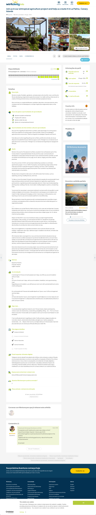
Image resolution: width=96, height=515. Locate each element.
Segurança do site (34, 396)
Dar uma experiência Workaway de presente (14, 495)
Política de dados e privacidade (56, 496)
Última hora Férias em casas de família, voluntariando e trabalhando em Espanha (48, 460)
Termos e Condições (54, 494)
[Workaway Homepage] (15, 3)
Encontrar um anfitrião (11, 484)
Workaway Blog (31, 484)
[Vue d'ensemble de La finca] (79, 42)
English (72, 484)
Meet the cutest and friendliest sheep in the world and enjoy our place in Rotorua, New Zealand (76, 212)
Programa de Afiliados (33, 496)
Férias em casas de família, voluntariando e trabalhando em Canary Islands (39, 458)
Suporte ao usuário (53, 484)
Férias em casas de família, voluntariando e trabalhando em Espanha (32, 455)
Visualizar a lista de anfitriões (76, 220)
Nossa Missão (31, 498)
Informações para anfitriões (13, 486)
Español (72, 490)
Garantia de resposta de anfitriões (57, 492)
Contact (86, 60)
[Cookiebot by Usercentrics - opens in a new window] (9, 512)
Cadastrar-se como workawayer (14, 490)
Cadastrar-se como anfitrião (13, 492)
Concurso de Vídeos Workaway (35, 492)
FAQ (50, 488)
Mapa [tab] (21, 56)
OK (83, 502)
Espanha (10, 14)
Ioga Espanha (60, 458)
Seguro (51, 490)
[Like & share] (59, 56)
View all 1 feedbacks (34, 448)
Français (72, 488)
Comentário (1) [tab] (29, 56)
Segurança (51, 486)
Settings (22, 512)
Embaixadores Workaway (34, 494)
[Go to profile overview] (33, 413)
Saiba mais (76, 151)
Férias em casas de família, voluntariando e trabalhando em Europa (64, 455)
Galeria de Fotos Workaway (34, 486)
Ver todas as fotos (82, 48)
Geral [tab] (9, 56)
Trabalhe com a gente (54, 498)
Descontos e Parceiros (11, 498)
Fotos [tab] (15, 56)
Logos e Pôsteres (32, 490)
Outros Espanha (69, 458)
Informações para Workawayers (14, 488)
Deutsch (72, 486)
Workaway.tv (31, 488)
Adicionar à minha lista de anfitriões (77, 56)
